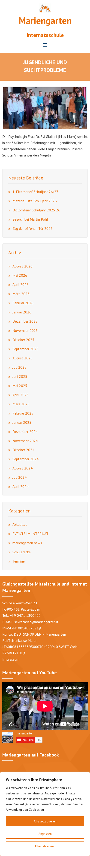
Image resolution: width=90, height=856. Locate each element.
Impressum (10, 659)
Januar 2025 (21, 422)
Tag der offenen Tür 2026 (32, 228)
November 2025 (25, 330)
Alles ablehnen (45, 846)
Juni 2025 (19, 376)
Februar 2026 (22, 303)
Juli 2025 (19, 367)
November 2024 (25, 440)
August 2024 (22, 468)
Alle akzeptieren (45, 821)
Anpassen (45, 834)
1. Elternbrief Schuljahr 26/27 (35, 191)
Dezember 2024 (25, 431)
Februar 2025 (22, 413)
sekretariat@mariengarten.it (36, 622)
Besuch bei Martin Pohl (30, 219)
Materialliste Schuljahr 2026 (34, 201)
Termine (18, 561)
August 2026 (22, 266)
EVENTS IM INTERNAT (30, 533)
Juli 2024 (19, 477)
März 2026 (21, 293)
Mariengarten (45, 20)
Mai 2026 (19, 275)
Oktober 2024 (23, 449)
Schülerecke (21, 552)
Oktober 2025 (23, 339)
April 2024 (20, 486)
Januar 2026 (21, 312)
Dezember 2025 (25, 321)
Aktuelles (19, 524)
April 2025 (20, 394)
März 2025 (21, 404)
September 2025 (25, 349)
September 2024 (25, 459)
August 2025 (22, 358)
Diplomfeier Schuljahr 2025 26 (36, 210)
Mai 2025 (19, 385)
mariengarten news (27, 542)
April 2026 (20, 284)
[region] (45, 814)
